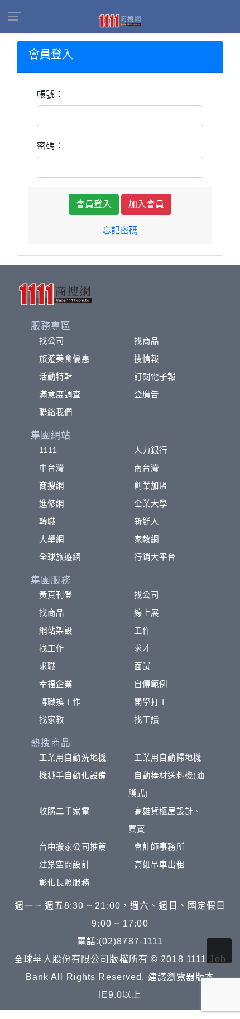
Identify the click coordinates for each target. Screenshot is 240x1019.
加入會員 (146, 204)
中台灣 (51, 468)
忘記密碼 (120, 230)
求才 (142, 648)
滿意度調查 (60, 394)
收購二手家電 (64, 811)
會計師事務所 (159, 846)
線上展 (146, 612)
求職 (47, 666)
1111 (48, 450)
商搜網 (51, 485)
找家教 (51, 719)
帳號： (50, 94)
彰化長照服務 (64, 882)
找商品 (146, 341)
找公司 (51, 341)
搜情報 (146, 358)
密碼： (50, 145)
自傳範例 (150, 684)
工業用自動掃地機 (167, 757)
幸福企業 (56, 684)
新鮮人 (146, 521)
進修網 (51, 503)
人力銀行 (150, 450)
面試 (142, 666)
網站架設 (56, 630)
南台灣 (146, 468)
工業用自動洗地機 (73, 757)
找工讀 (146, 719)
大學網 (51, 539)
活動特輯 (56, 376)
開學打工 (150, 702)
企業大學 (150, 503)
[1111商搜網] (120, 20)
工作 (142, 630)
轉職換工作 (60, 702)
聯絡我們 (56, 412)
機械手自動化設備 (73, 775)
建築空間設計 (64, 864)
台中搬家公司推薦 (73, 846)
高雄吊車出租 (159, 864)
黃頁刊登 (56, 595)
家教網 (146, 539)
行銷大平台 (155, 557)
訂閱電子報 (155, 376)
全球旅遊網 (60, 557)
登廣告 (146, 394)
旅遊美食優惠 (64, 358)
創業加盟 (150, 485)
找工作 (51, 648)
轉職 (47, 521)
